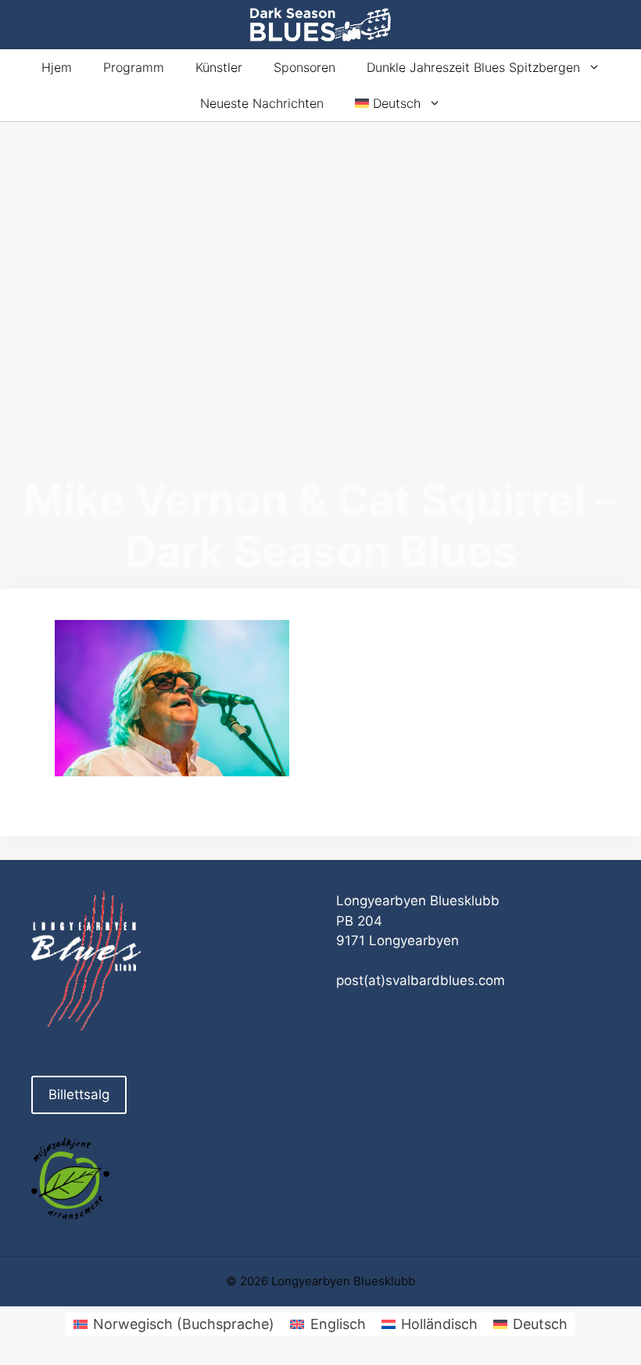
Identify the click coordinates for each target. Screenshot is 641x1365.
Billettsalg (78, 1094)
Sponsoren (304, 67)
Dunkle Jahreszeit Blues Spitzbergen (473, 67)
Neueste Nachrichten (262, 103)
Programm (133, 67)
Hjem (56, 67)
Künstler (218, 67)
